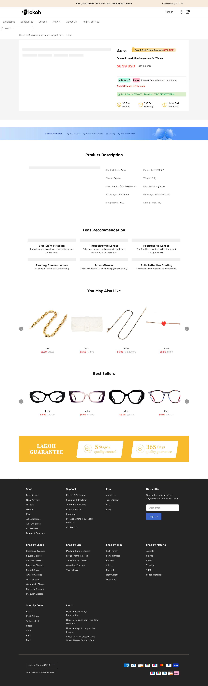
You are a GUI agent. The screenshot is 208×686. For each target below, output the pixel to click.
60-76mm (124, 194)
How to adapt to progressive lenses (80, 630)
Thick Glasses (73, 570)
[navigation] (42, 512)
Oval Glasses (32, 579)
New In (56, 21)
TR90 (149, 570)
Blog (108, 509)
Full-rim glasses (157, 186)
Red (28, 635)
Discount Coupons (35, 533)
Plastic (149, 555)
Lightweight (112, 574)
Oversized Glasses (75, 565)
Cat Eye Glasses (34, 560)
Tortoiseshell (32, 621)
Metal (149, 560)
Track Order (112, 500)
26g (154, 178)
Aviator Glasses (34, 574)
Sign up (154, 516)
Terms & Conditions (76, 504)
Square (117, 178)
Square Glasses (34, 555)
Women (30, 509)
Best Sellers (32, 495)
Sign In (170, 11)
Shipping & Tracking (76, 500)
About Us (71, 21)
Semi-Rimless (113, 555)
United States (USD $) (171, 3)
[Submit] (2, 28)
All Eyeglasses (33, 519)
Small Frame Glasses (77, 560)
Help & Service (90, 21)
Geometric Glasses (35, 584)
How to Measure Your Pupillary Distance (82, 622)
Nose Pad (111, 579)
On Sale (30, 504)
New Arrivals (32, 500)
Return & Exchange (76, 495)
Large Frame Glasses (77, 555)
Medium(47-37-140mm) (124, 186)
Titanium (150, 565)
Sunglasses (27, 21)
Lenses (43, 21)
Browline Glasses (34, 565)
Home (22, 35)
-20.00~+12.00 (162, 194)
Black (29, 611)
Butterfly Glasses (35, 589)
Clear (29, 630)
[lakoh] (32, 12)
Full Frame (111, 551)
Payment (71, 514)
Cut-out (110, 570)
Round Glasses (33, 570)
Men (28, 514)
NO (159, 202)
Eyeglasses (9, 21)
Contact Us (72, 527)
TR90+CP (159, 170)
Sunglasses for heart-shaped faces (46, 35)
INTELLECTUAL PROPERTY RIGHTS (79, 521)
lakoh (35, 672)
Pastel (29, 625)
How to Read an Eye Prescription (76, 613)
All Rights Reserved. (46, 672)
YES (122, 202)
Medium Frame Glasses (78, 551)
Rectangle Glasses (35, 551)
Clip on (109, 565)
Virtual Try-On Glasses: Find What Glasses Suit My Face (80, 638)
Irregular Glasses (34, 593)
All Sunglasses (33, 523)
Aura (69, 35)
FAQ (108, 504)
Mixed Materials (154, 574)
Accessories (32, 528)
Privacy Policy (73, 509)
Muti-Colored (32, 616)
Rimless (110, 560)
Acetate (150, 551)
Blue (28, 640)
